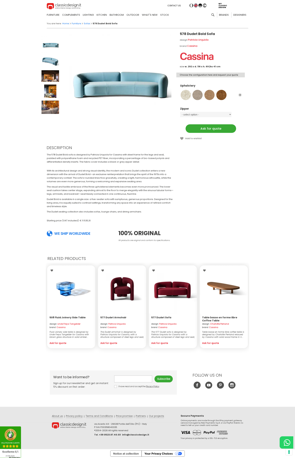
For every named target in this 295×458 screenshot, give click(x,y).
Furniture (53, 15)
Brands (224, 15)
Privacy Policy (152, 386)
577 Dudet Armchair (113, 317)
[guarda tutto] (240, 95)
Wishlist (53, 270)
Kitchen (102, 15)
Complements (71, 15)
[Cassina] (197, 56)
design (65, 323)
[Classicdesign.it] (64, 6)
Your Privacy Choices (158, 453)
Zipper (184, 108)
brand (58, 327)
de (200, 5)
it (191, 5)
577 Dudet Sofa (161, 317)
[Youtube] (208, 388)
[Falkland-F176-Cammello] (221, 95)
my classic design (223, 5)
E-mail (134, 379)
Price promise (124, 416)
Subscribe (163, 379)
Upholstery (187, 85)
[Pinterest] (220, 388)
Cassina (192, 46)
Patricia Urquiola (198, 39)
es (205, 5)
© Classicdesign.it (73, 425)
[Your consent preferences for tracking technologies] (289, 452)
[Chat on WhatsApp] (286, 442)
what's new (150, 15)
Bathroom (117, 15)
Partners (141, 416)
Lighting (88, 15)
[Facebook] (197, 388)
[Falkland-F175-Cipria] (209, 95)
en (196, 5)
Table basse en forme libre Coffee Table (219, 319)
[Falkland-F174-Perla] (197, 95)
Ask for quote (210, 128)
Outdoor (133, 15)
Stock (164, 15)
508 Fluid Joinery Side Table (68, 317)
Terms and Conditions (99, 416)
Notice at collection (126, 453)
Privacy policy (74, 416)
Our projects (156, 416)
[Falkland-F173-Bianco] (185, 95)
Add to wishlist (193, 138)
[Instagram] (231, 388)
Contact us (174, 5)
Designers (239, 15)
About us (57, 416)
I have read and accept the (138, 386)
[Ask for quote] (71, 289)
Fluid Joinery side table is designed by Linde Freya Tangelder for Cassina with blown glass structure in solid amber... (69, 334)
